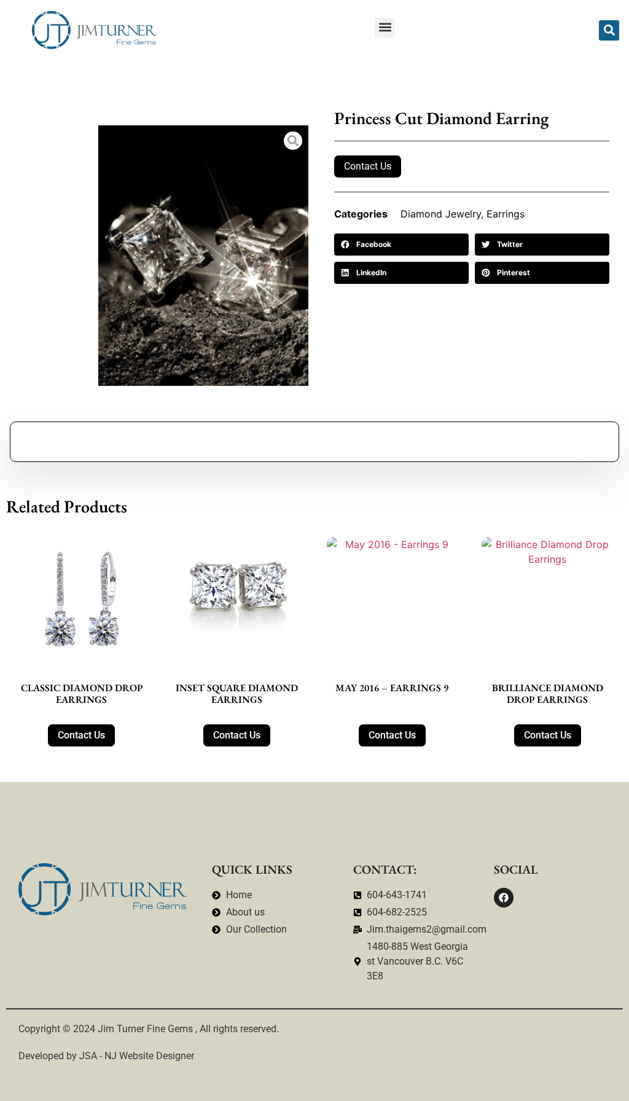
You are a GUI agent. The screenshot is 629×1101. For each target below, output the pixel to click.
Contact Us (367, 166)
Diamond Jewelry (440, 214)
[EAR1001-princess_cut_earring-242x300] (203, 255)
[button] (385, 27)
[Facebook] (504, 897)
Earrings (505, 214)
